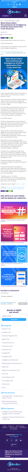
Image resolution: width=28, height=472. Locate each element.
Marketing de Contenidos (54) (11, 363)
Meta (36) (5, 367)
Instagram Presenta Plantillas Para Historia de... (13, 242)
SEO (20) (5, 374)
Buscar (10, 15)
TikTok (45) (5, 384)
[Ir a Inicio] (14, 13)
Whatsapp (9, 38)
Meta (22, 188)
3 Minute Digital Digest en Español (12, 20)
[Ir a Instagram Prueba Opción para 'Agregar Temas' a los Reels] (14, 210)
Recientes (4, 427)
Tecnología (17, 188)
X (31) (4, 387)
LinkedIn (16, 4)
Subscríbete (5, 15)
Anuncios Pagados (12, 187)
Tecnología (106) (7, 381)
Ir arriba (14, 459)
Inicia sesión (3, 302)
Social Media (10, 188)
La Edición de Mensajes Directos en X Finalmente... (14, 286)
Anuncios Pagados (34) (9, 336)
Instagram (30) (7, 356)
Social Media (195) (8, 377)
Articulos (11, 426)
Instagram (14, 4)
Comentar (22, 303)
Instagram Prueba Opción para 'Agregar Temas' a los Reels (12, 413)
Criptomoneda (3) (8, 343)
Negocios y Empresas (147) (11, 370)
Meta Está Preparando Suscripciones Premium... (10, 402)
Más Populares (20, 426)
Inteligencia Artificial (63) (10, 360)
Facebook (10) (6, 349)
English (14, 7)
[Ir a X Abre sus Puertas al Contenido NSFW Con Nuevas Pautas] (14, 254)
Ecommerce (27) (7, 346)
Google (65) (6, 353)
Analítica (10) (6, 332)
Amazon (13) (6, 329)
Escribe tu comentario (10, 290)
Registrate (10, 302)
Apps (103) (5, 339)
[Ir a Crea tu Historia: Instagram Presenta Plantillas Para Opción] (14, 233)
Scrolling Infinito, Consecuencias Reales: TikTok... (12, 397)
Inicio (2, 20)
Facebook (8, 4)
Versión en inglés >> (21, 184)
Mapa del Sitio (13, 427)
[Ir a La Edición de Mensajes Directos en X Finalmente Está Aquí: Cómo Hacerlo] (14, 276)
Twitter (11, 4)
